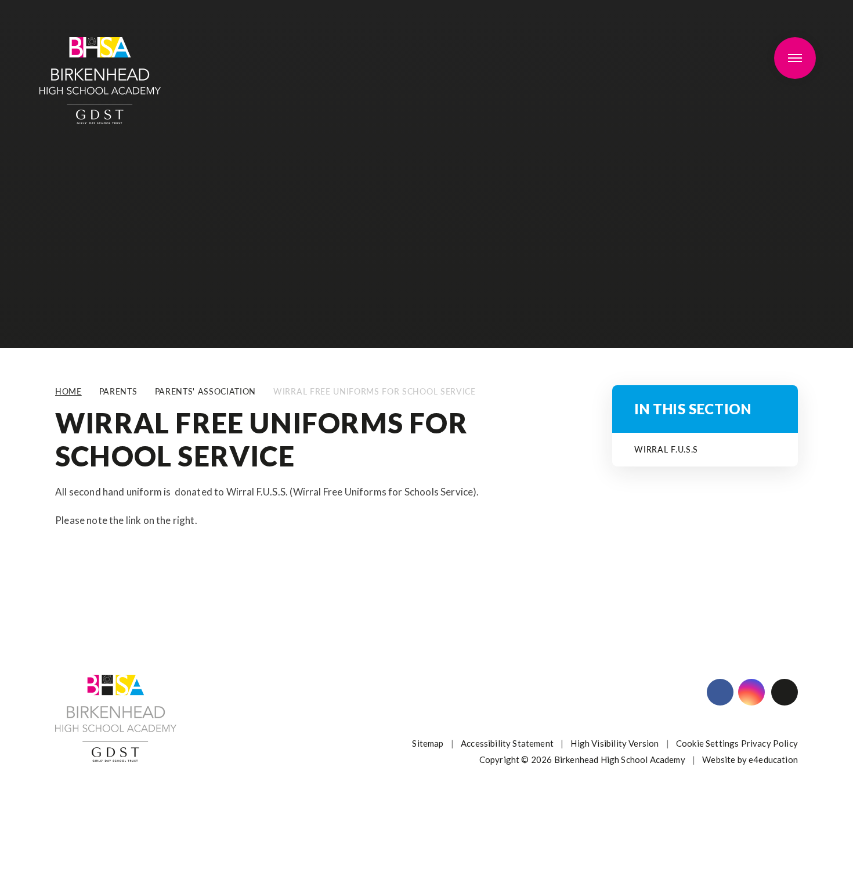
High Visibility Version (614, 743)
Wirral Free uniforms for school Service (374, 391)
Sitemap (427, 743)
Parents (118, 391)
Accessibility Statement (507, 743)
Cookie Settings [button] (707, 743)
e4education (773, 759)
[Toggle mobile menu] (795, 58)
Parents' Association (205, 391)
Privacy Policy (769, 743)
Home (68, 391)
